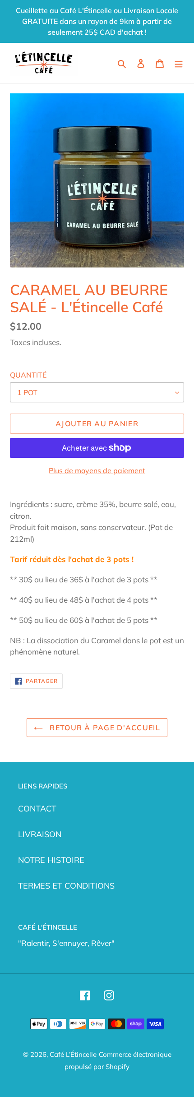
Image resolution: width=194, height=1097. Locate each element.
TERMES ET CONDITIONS (66, 885)
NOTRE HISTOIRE (51, 860)
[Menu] (178, 63)
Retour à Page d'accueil (103, 727)
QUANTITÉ (28, 374)
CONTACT (37, 808)
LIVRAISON (39, 834)
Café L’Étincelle (73, 1054)
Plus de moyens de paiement (97, 470)
